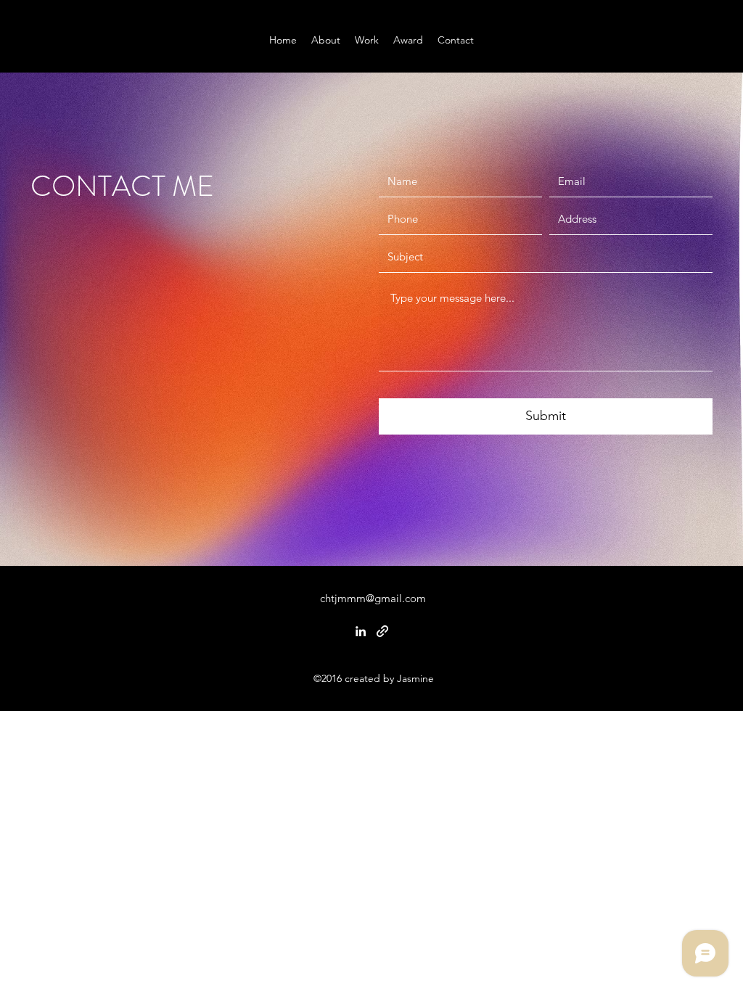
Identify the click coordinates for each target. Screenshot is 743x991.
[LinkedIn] (360, 631)
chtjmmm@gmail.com (373, 598)
